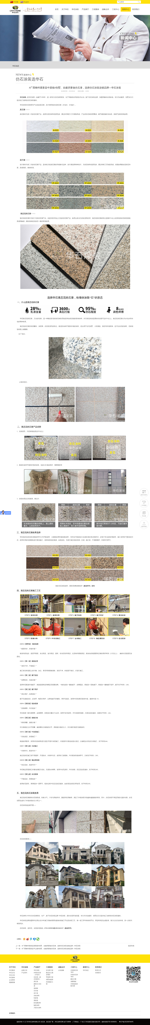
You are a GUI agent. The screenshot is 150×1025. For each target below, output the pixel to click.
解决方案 (73, 979)
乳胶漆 (36, 998)
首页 (57, 9)
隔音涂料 (36, 1005)
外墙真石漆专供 (74, 971)
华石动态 (15, 66)
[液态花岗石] (144, 493)
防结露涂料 (37, 1003)
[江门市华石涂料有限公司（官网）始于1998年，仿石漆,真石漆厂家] (15, 13)
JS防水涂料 (37, 1007)
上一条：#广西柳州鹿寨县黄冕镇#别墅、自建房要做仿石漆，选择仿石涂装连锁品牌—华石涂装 (48, 946)
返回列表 (131, 946)
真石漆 (36, 981)
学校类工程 (49, 977)
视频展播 (12, 982)
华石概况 (12, 970)
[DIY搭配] (144, 503)
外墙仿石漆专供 (74, 975)
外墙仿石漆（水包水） (37, 973)
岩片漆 (36, 993)
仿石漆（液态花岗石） (37, 978)
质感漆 (36, 988)
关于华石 (65, 9)
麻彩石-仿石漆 (37, 985)
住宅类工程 (49, 970)
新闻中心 (125, 9)
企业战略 (61, 970)
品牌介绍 (24, 970)
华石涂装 (75, 9)
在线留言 (98, 972)
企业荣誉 (12, 980)
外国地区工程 (49, 983)
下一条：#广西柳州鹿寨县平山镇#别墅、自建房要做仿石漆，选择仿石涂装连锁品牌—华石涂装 (48, 948)
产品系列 (24, 972)
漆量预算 (73, 981)
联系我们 (135, 9)
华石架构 (12, 977)
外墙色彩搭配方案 (74, 985)
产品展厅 (85, 9)
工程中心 (115, 9)
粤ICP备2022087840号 (126, 1022)
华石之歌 (12, 975)
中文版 (16, 2)
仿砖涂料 (36, 995)
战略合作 (105, 9)
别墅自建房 (49, 979)
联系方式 (98, 970)
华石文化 (12, 972)
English (26, 2)
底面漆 (36, 1000)
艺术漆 (36, 991)
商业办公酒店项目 (49, 973)
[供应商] (144, 514)
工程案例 (95, 9)
